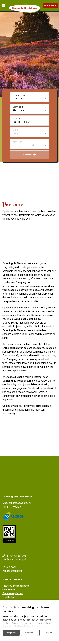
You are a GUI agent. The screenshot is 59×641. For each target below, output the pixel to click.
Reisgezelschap (19, 95)
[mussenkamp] (25, 8)
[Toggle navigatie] (3, 5)
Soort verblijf (18, 107)
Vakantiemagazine (12, 570)
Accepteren (11, 632)
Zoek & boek (9, 567)
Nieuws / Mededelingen (15, 585)
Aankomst (17, 119)
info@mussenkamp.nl (14, 559)
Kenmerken (17, 142)
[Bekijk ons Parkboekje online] (9, 533)
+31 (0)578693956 (15, 555)
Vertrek (15, 130)
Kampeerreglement (12, 593)
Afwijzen (48, 632)
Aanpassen (29, 632)
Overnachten (9, 589)
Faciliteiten (8, 597)
